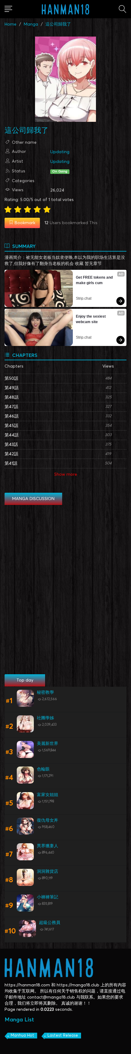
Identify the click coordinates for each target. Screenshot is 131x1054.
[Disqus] (65, 590)
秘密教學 (45, 692)
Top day (24, 680)
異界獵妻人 (47, 846)
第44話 (12, 435)
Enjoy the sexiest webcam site (91, 319)
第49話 (12, 388)
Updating (59, 152)
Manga (31, 24)
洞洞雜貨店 (47, 871)
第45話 (11, 426)
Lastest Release (63, 1036)
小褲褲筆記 (47, 897)
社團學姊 (45, 718)
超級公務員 (49, 923)
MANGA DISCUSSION (33, 499)
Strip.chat (83, 298)
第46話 (12, 416)
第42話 (11, 454)
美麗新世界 (47, 744)
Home (10, 24)
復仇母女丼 (47, 820)
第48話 (12, 397)
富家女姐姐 (47, 795)
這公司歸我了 (58, 24)
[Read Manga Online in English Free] (66, 9)
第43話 (11, 444)
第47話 (11, 407)
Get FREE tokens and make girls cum (95, 280)
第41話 (11, 463)
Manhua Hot (22, 1036)
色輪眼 (43, 769)
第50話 (11, 378)
